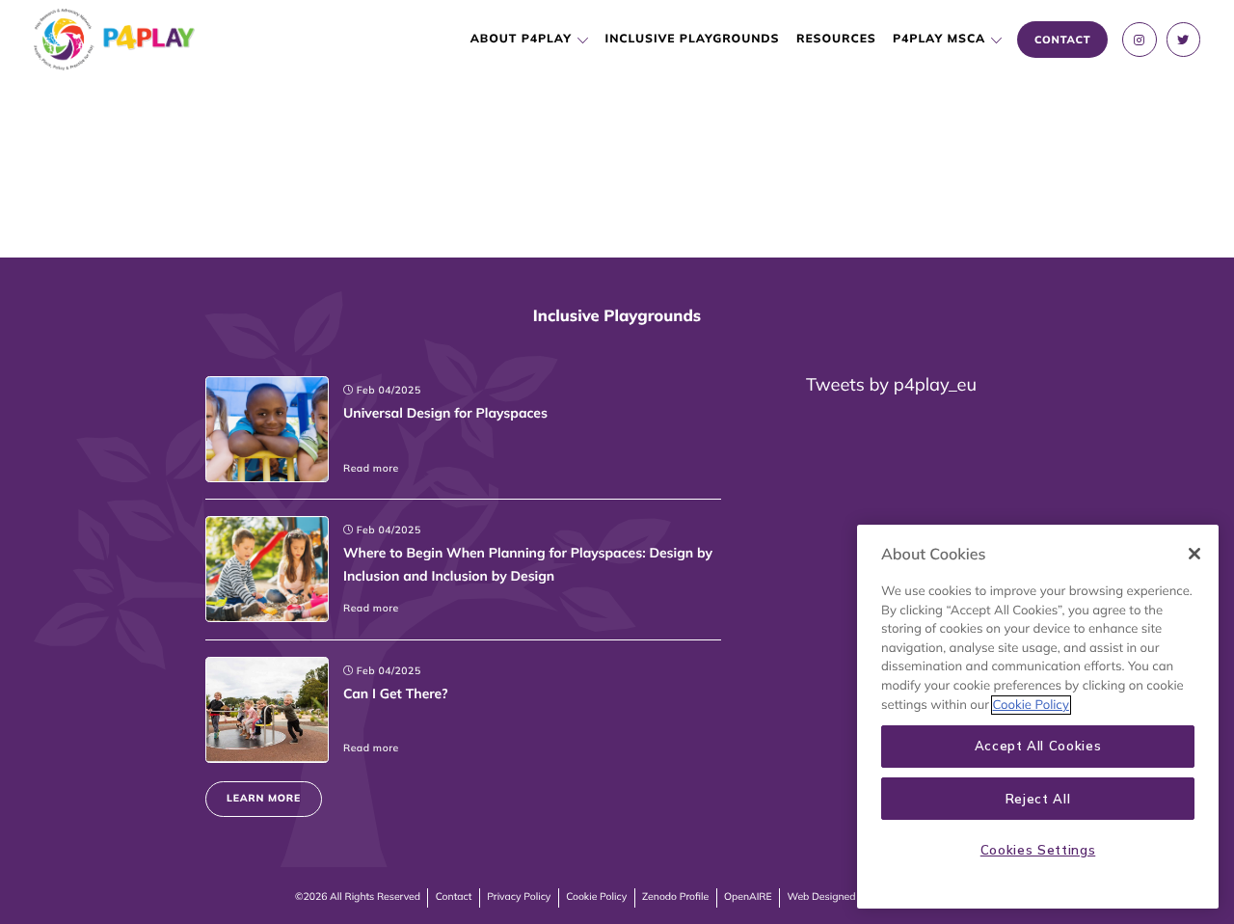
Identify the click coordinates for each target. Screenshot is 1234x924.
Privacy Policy (518, 896)
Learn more (264, 798)
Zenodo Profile (675, 896)
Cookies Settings (1038, 849)
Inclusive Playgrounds (692, 39)
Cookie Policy (596, 896)
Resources (836, 39)
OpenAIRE (748, 896)
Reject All (1038, 798)
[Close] (1194, 553)
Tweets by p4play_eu (891, 384)
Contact (453, 896)
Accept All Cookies (1038, 746)
